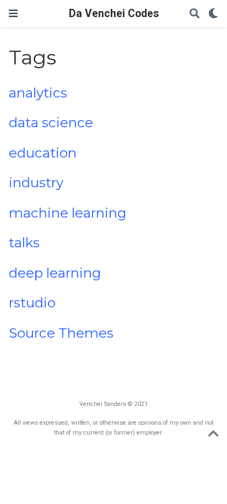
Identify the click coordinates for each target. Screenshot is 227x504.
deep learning (55, 273)
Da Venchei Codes (114, 13)
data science (51, 123)
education (43, 153)
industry (36, 183)
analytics (38, 93)
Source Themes (61, 333)
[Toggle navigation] (13, 13)
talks (24, 243)
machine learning (67, 213)
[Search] (194, 14)
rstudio (32, 303)
